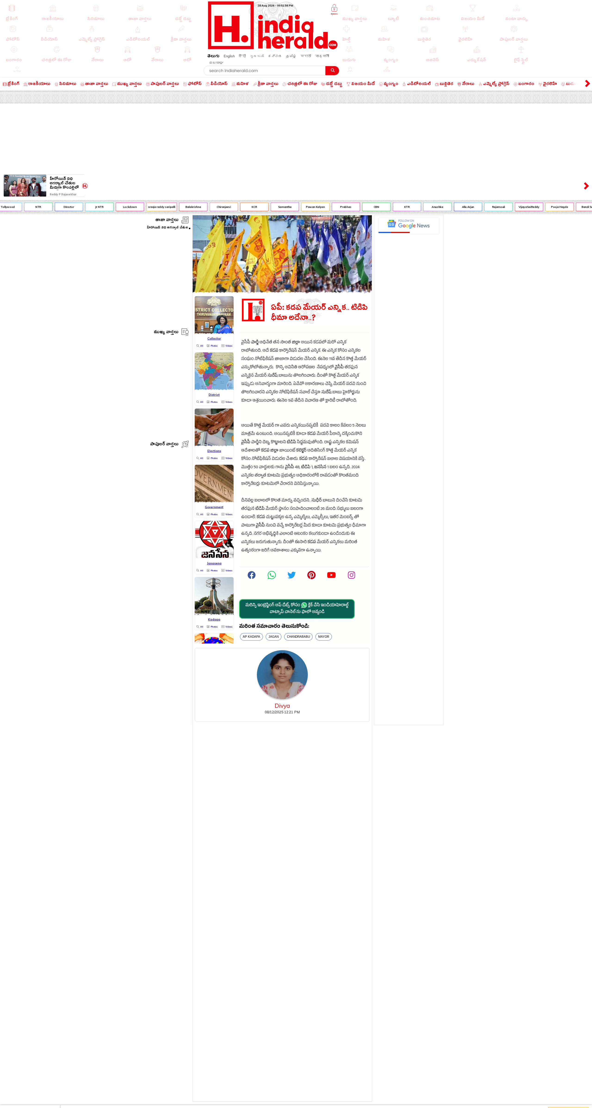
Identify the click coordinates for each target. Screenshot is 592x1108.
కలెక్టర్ (301, 451)
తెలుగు (213, 57)
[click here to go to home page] (272, 48)
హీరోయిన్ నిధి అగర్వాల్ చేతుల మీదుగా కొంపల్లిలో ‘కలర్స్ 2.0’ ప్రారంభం (64, 183)
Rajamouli (481, 207)
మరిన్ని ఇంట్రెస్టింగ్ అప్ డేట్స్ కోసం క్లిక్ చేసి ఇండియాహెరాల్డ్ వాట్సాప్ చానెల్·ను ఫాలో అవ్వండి (296, 609)
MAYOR (323, 636)
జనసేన (320, 468)
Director (51, 207)
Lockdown (113, 207)
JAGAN (273, 636)
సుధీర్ (316, 501)
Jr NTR (82, 207)
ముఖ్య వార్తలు (166, 332)
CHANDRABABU (298, 636)
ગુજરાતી (257, 56)
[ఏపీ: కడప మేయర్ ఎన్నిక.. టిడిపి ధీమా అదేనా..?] (282, 291)
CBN (359, 207)
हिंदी (242, 56)
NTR (21, 207)
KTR (390, 207)
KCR (237, 207)
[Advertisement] (296, 137)
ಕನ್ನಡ (275, 56)
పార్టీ (255, 343)
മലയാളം (216, 63)
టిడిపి (291, 443)
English (229, 56)
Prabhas (328, 207)
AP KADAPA (251, 636)
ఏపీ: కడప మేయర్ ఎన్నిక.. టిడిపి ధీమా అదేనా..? (319, 313)
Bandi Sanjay (573, 207)
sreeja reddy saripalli (144, 207)
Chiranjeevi (207, 207)
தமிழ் (291, 56)
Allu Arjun (451, 207)
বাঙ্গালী (322, 56)
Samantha (267, 207)
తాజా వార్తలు (167, 220)
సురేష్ (273, 376)
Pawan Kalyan (298, 207)
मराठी (306, 56)
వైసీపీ (339, 368)
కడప (274, 351)
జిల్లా (296, 343)
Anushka (420, 207)
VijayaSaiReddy (512, 207)
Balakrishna (176, 207)
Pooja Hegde (542, 207)
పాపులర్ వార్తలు (164, 445)
